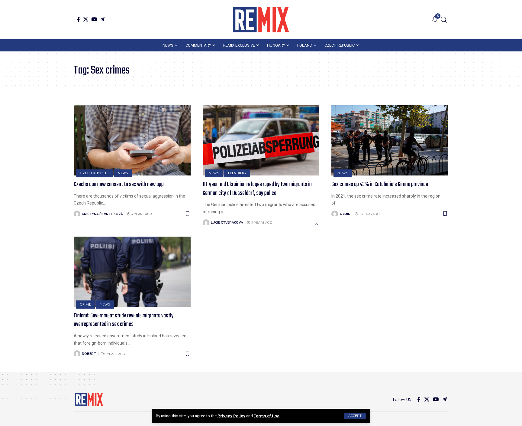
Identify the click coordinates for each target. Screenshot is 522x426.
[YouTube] (94, 19)
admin (345, 214)
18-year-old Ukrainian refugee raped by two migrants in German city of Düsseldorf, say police (257, 189)
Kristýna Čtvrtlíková (102, 214)
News (123, 173)
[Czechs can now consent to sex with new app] (132, 140)
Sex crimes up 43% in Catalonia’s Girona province (379, 184)
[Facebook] (78, 19)
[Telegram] (102, 19)
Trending (236, 173)
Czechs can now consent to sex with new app (119, 184)
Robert (89, 354)
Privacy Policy (231, 415)
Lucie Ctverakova (227, 222)
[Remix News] (261, 20)
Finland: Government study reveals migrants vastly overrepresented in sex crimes (124, 320)
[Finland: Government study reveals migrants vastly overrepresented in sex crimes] (132, 272)
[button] (355, 416)
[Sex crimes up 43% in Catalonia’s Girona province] (389, 140)
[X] (86, 19)
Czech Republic (94, 173)
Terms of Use (266, 415)
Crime (85, 304)
